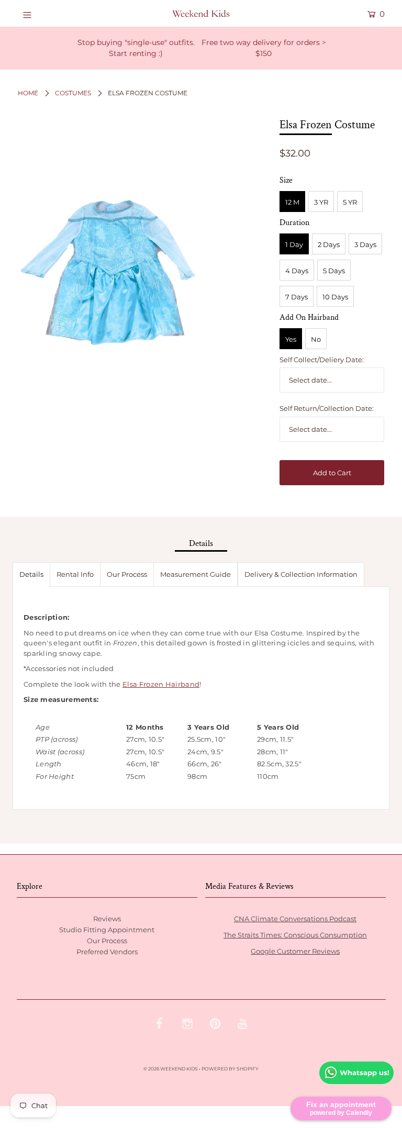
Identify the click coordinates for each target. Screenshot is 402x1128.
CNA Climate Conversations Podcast (295, 918)
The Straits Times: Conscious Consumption (295, 935)
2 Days (329, 244)
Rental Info (75, 574)
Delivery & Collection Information (301, 574)
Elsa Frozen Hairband (160, 684)
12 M (292, 202)
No (316, 339)
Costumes (73, 93)
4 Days (296, 270)
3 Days (365, 244)
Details (31, 574)
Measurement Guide (195, 574)
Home (28, 93)
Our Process (127, 574)
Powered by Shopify (230, 1068)
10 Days (335, 297)
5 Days (334, 270)
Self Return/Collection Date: (327, 408)
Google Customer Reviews (295, 951)
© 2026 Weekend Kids (170, 1068)
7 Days (296, 297)
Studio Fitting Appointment (106, 929)
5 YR (350, 202)
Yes (290, 339)
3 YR (321, 202)
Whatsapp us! (364, 1072)
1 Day (294, 244)
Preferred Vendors (107, 951)
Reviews (107, 918)
